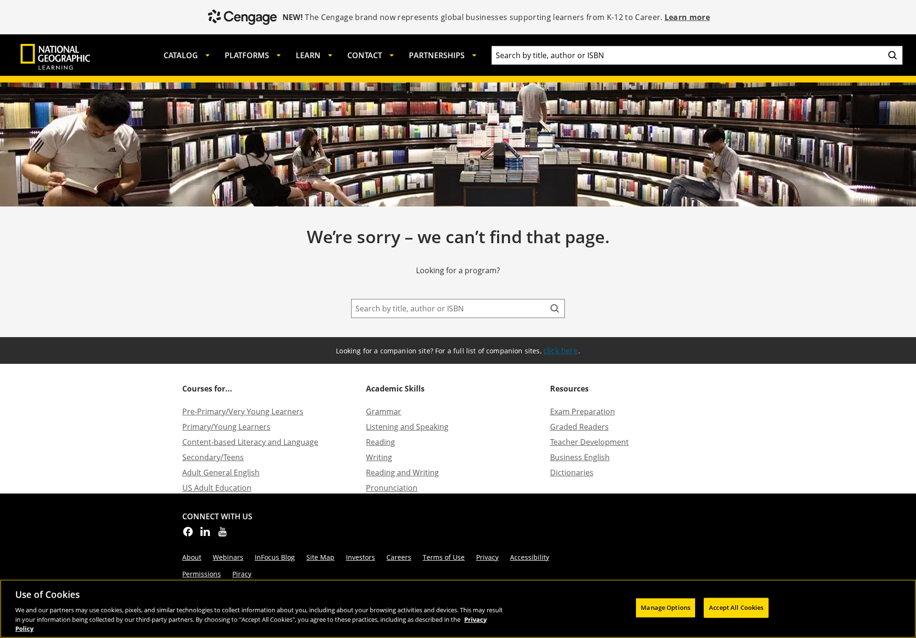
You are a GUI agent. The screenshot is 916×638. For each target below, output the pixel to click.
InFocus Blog (275, 557)
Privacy (487, 557)
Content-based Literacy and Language (250, 442)
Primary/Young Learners (226, 427)
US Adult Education (216, 488)
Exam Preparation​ (582, 411)
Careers (398, 557)
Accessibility (529, 557)
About (191, 557)
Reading (380, 442)
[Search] (892, 55)
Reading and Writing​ (402, 472)
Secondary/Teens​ (213, 457)
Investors (360, 557)
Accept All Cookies (736, 607)
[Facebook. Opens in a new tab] (188, 534)
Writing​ (379, 457)
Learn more (687, 17)
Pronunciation (391, 488)
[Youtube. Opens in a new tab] (222, 534)
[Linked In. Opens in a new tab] (205, 534)
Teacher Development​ (589, 442)
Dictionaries (571, 472)
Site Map (320, 557)
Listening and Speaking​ (407, 427)
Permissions (201, 573)
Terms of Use (444, 557)
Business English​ (580, 457)
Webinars (228, 557)
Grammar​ (383, 411)
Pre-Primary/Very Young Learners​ (242, 411)
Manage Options (665, 607)
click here (560, 350)
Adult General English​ (221, 472)
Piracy (241, 573)
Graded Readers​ (579, 427)
